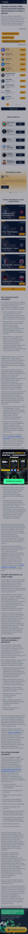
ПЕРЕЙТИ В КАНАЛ (14, 481)
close (26, 450)
